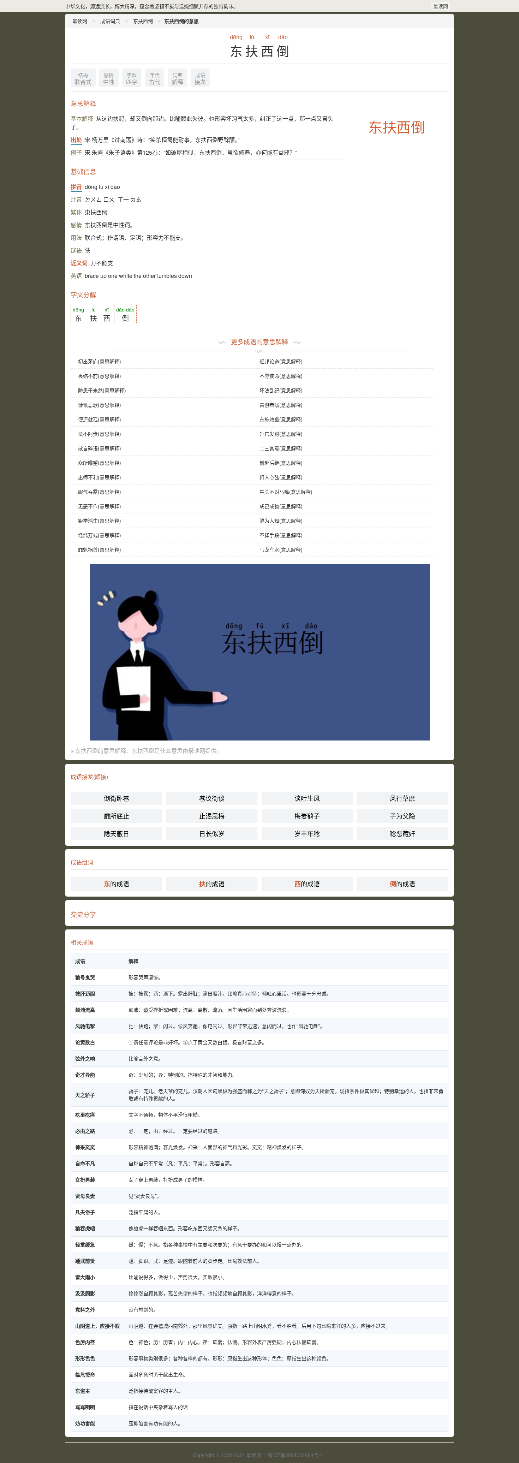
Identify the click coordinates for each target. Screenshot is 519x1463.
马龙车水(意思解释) (281, 549)
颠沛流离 (85, 1009)
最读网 (440, 6)
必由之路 (85, 1130)
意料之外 (85, 1309)
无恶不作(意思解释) (99, 506)
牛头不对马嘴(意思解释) (286, 491)
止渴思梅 (212, 815)
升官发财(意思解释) (281, 433)
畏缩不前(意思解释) (99, 375)
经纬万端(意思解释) (99, 535)
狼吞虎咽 (85, 1228)
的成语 (116, 883)
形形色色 (85, 1358)
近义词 (79, 263)
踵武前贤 (85, 1260)
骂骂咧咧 (85, 1406)
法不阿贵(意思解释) (99, 433)
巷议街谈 (212, 798)
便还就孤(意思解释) (99, 419)
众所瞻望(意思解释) (99, 462)
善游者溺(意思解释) (281, 404)
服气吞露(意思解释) (99, 491)
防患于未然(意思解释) (102, 390)
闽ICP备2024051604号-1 (295, 1454)
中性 (108, 79)
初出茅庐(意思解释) (99, 361)
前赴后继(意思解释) (281, 462)
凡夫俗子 (85, 1211)
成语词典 (110, 20)
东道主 (82, 1390)
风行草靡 (402, 798)
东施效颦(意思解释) (281, 419)
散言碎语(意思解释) (99, 448)
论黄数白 (85, 1042)
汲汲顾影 (85, 1293)
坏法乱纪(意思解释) (281, 390)
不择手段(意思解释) (281, 535)
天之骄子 (85, 1094)
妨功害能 (85, 1423)
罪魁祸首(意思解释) (99, 549)
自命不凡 (85, 1163)
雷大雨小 (85, 1276)
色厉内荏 (85, 1341)
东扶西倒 (143, 20)
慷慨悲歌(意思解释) (99, 404)
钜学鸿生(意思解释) (99, 520)
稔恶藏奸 (402, 833)
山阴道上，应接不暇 (97, 1325)
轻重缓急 (85, 1244)
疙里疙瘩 (85, 1114)
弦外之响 (85, 1058)
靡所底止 (116, 815)
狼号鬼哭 (85, 977)
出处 (76, 140)
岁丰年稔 (307, 833)
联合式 (82, 79)
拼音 (76, 187)
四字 (131, 79)
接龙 (200, 79)
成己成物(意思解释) (281, 506)
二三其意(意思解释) (281, 448)
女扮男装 (85, 1179)
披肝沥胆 (85, 993)
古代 (154, 79)
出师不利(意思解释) (99, 477)
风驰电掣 (85, 1025)
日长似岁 (212, 833)
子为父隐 (402, 815)
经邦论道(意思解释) (281, 361)
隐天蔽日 (116, 833)
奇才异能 (85, 1074)
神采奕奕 (85, 1146)
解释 (177, 79)
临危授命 (85, 1374)
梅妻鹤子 (307, 815)
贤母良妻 (85, 1195)
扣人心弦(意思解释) (281, 477)
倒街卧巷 (116, 798)
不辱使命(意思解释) (281, 375)
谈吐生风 (307, 798)
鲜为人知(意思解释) (281, 520)
